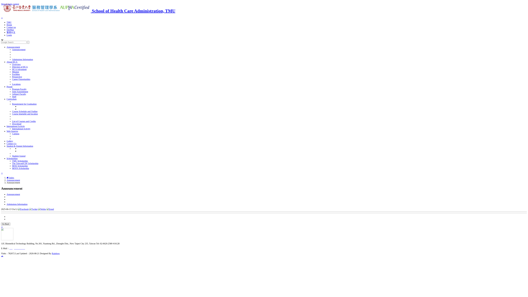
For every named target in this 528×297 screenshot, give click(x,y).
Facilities (16, 74)
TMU (9, 22)
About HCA (12, 62)
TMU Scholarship (20, 161)
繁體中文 (11, 32)
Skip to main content (10, 4)
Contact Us (11, 143)
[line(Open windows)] (50, 209)
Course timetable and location (25, 114)
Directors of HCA (20, 67)
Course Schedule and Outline (25, 111)
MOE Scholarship (20, 166)
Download (16, 124)
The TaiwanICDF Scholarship (25, 163)
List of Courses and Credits (24, 121)
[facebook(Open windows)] (23, 209)
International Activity (16, 126)
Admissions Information (22, 59)
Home (9, 25)
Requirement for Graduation (24, 104)
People (10, 87)
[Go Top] (2, 256)
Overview (16, 64)
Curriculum (11, 99)
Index (11, 178)
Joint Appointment (20, 91)
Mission (15, 72)
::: (2, 17)
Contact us (11, 27)
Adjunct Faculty (19, 94)
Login (9, 35)
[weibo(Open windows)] (42, 209)
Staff (14, 96)
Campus (15, 134)
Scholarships (12, 158)
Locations (16, 84)
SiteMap (10, 30)
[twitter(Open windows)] (33, 209)
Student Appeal (18, 156)
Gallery (10, 141)
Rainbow (56, 253)
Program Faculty (19, 89)
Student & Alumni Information (20, 146)
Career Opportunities (21, 79)
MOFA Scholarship (20, 168)
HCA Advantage (19, 69)
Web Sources (12, 131)
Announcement (13, 47)
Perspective (17, 77)
